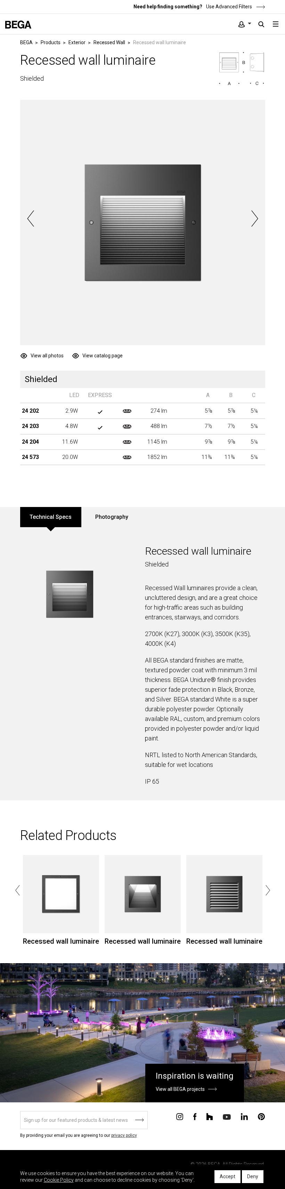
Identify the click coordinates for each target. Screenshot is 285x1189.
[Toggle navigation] (275, 24)
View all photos (47, 355)
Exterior (77, 42)
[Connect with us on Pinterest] (261, 1116)
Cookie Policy (59, 1180)
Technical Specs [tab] (51, 517)
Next (254, 219)
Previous (30, 219)
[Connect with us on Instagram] (179, 1116)
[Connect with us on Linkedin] (244, 1116)
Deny (252, 1176)
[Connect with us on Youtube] (227, 1116)
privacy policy (124, 1135)
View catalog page (102, 355)
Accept (227, 1176)
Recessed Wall (109, 42)
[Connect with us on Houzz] (209, 1116)
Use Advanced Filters (228, 6)
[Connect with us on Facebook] (194, 1116)
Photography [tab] (111, 517)
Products (50, 42)
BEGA (26, 42)
